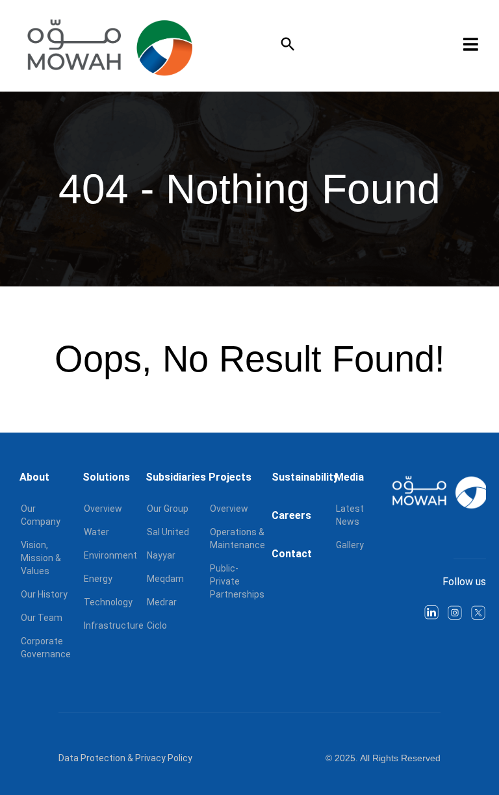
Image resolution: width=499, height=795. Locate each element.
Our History (44, 594)
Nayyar (161, 555)
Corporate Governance (46, 647)
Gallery (350, 545)
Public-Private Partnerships (237, 581)
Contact (292, 554)
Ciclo (157, 625)
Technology (108, 602)
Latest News (350, 515)
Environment (110, 555)
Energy (98, 579)
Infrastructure (114, 625)
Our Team (41, 617)
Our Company (40, 515)
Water (96, 532)
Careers (291, 515)
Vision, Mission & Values (41, 558)
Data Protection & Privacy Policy (125, 758)
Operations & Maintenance (237, 538)
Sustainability (305, 477)
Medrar (162, 602)
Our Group (167, 508)
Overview (103, 508)
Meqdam (165, 579)
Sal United (168, 532)
